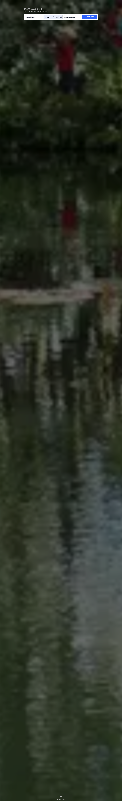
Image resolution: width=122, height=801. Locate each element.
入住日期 (46, 16)
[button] (113, 2)
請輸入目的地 (29, 16)
